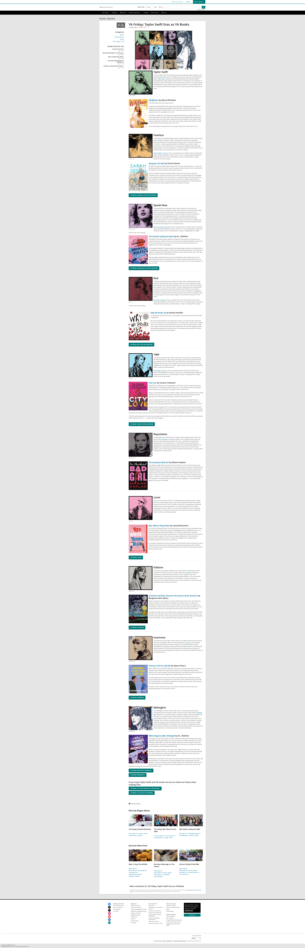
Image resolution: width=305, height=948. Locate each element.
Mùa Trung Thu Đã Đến (138, 864)
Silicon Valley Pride (115, 57)
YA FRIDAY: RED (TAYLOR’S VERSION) (141, 344)
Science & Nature (158, 876)
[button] (177, 2)
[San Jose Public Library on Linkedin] (109, 919)
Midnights (199, 713)
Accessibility (116, 909)
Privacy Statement (167, 941)
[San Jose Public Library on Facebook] (109, 904)
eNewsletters (170, 911)
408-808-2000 (189, 911)
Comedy (141, 833)
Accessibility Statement (179, 941)
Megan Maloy (111, 18)
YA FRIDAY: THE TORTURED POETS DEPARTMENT (145, 788)
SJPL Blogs (102, 18)
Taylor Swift (161, 79)
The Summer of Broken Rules (161, 236)
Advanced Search (201, 9)
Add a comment (136, 803)
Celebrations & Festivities (135, 874)
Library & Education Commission (154, 918)
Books (122, 35)
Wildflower (153, 100)
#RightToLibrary (135, 915)
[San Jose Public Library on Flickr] (109, 910)
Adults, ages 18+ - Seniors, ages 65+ (138, 870)
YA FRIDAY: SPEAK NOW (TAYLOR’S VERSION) (144, 268)
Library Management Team (138, 909)
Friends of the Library (155, 911)
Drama (145, 833)
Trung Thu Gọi (117, 49)
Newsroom (134, 917)
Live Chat (115, 911)
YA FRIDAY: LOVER (135, 557)
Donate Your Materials (155, 912)
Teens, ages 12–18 (118, 41)
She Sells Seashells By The (116, 61)
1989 (168, 359)
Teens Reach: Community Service (156, 908)
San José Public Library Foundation (155, 915)
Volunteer (151, 905)
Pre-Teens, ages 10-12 (159, 835)
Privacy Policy (135, 920)
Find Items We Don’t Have (173, 922)
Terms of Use (157, 941)
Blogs (167, 909)
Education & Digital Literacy (138, 911)
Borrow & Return (118, 907)
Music (122, 39)
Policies (133, 919)
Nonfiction (166, 874)
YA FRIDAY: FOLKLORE (137, 627)
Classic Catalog (170, 916)
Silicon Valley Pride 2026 (189, 864)
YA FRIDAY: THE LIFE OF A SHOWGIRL (141, 793)
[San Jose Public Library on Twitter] (109, 907)
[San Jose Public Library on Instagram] (109, 913)
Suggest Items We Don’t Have (173, 924)
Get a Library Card (118, 905)
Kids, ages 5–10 (183, 833)
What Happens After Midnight (162, 735)
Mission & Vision (135, 905)
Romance (140, 835)
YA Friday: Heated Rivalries (140, 829)
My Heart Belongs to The (113, 53)
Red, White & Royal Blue (158, 525)
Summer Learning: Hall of (113, 66)
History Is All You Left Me (159, 665)
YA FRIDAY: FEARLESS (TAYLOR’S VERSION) (143, 195)
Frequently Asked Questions (174, 920)
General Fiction (119, 37)
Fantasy (196, 835)
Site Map (133, 922)
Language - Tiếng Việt (134, 876)
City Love (152, 382)
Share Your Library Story (155, 923)
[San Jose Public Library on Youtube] (109, 916)
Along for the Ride (156, 163)
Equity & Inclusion (136, 913)
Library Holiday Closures (173, 907)
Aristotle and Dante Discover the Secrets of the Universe (173, 595)
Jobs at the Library (136, 907)
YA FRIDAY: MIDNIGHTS (137, 775)
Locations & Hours (171, 905)
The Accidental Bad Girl (159, 462)
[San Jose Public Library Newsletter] (109, 922)
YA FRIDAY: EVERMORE (137, 697)
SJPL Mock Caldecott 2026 (189, 829)
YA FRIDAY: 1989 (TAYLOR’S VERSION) (141, 424)
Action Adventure (158, 837)
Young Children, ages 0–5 (194, 833)
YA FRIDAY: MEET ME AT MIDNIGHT (141, 770)
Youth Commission (154, 921)
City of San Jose (196, 935)
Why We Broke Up (158, 312)
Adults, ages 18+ (133, 868)
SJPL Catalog (169, 918)
